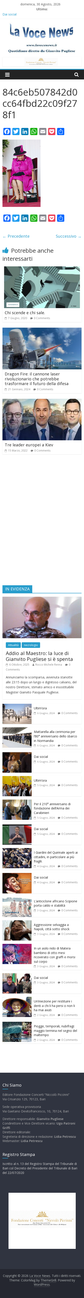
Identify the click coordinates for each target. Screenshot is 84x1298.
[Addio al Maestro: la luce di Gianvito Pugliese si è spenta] (42, 599)
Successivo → (69, 236)
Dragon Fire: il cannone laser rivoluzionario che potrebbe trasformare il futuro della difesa (37, 378)
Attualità (13, 645)
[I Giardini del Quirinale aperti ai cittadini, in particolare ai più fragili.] (17, 850)
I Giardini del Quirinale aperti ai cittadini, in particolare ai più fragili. (56, 856)
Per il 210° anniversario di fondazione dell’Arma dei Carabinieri (52, 808)
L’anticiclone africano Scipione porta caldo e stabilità (55, 903)
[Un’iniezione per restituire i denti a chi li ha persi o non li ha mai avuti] (17, 999)
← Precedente (16, 236)
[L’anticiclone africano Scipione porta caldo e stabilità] (17, 899)
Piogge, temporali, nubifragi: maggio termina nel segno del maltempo (55, 1030)
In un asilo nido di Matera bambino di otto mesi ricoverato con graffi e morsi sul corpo (54, 955)
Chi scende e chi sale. (25, 312)
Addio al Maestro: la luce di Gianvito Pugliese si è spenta (39, 656)
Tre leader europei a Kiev (29, 444)
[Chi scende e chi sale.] (42, 269)
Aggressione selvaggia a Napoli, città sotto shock (51, 927)
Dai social (41, 756)
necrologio (31, 645)
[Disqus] (42, 522)
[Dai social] (17, 754)
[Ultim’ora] (17, 706)
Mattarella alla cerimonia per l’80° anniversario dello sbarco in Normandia (55, 736)
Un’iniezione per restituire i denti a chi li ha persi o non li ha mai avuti (54, 1005)
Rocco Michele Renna (48, 665)
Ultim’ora (40, 708)
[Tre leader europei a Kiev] (42, 401)
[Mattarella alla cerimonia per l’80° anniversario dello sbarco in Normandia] (17, 730)
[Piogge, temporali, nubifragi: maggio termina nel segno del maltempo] (17, 1024)
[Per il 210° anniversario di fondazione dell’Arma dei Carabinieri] (17, 802)
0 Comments (42, 318)
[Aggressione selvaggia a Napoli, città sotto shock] (17, 923)
